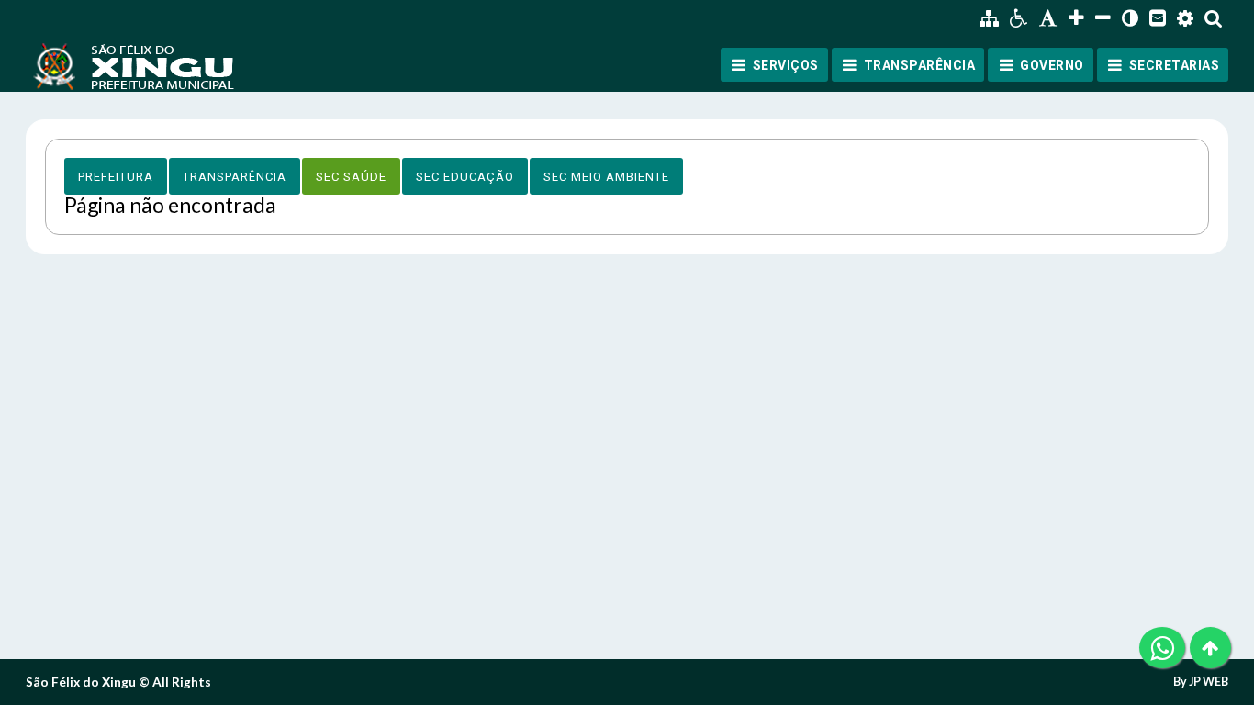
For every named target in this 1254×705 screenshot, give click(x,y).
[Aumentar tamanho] (1076, 18)
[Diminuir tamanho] (1103, 18)
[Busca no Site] (1213, 18)
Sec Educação (465, 177)
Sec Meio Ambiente (606, 177)
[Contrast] (1130, 18)
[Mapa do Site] (989, 18)
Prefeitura (115, 177)
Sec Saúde (351, 177)
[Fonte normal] (1048, 18)
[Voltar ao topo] (1210, 647)
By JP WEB (1200, 682)
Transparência (234, 177)
